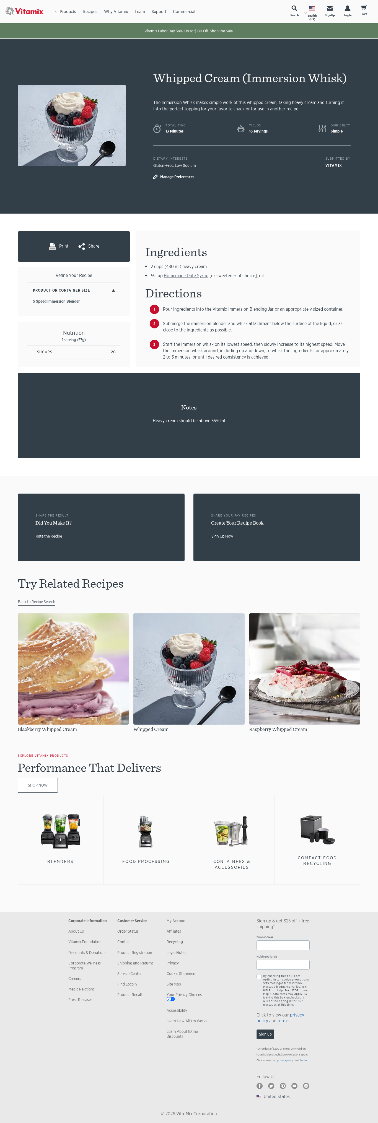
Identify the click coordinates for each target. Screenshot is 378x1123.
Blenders (60, 861)
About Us (76, 931)
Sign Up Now (222, 536)
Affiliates (174, 931)
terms (283, 1021)
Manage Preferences (177, 176)
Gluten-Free (163, 165)
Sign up (265, 1034)
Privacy (173, 963)
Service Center (129, 973)
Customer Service (132, 920)
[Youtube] (294, 1086)
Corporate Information (87, 920)
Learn (140, 11)
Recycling (175, 941)
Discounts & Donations (87, 952)
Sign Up (330, 15)
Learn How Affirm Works (187, 1020)
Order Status (128, 931)
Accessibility (177, 1010)
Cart (364, 14)
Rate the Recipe (49, 536)
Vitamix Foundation (85, 941)
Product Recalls (130, 994)
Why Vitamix (116, 11)
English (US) (312, 17)
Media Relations (81, 989)
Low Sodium (185, 165)
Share (93, 246)
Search (294, 15)
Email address (265, 937)
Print (64, 246)
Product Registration (134, 952)
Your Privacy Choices (184, 994)
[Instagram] (306, 1086)
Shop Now (38, 785)
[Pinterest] (283, 1086)
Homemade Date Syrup (186, 276)
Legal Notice (177, 952)
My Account (177, 920)
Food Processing (146, 861)
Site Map (174, 984)
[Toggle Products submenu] (56, 11)
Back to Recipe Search (36, 601)
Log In (347, 15)
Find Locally (127, 984)
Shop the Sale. (222, 30)
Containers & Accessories (231, 864)
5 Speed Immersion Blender (56, 301)
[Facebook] (260, 1086)
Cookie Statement (182, 973)
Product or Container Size (61, 290)
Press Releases (80, 999)
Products (68, 11)
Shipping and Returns (135, 963)
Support (159, 11)
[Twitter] (271, 1086)
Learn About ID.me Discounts (182, 1034)
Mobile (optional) (267, 956)
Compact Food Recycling (317, 860)
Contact (124, 941)
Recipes (90, 11)
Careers (74, 978)
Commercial (184, 11)
